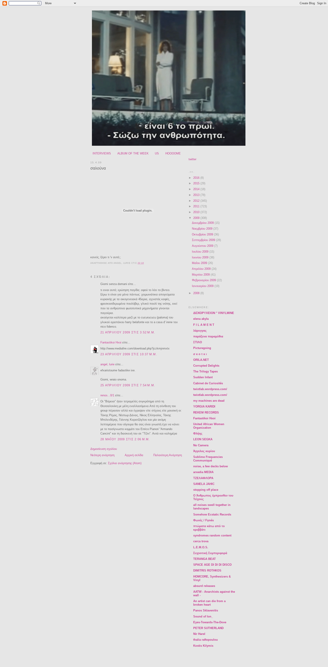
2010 (196, 212)
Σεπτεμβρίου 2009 (204, 240)
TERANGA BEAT (204, 559)
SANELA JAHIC (203, 484)
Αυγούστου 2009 (203, 245)
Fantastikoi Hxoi (110, 342)
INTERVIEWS (102, 153)
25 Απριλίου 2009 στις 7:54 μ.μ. (127, 385)
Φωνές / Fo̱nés (203, 520)
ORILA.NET (201, 360)
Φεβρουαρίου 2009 (204, 280)
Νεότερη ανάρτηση (102, 455)
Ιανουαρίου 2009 (203, 286)
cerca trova (200, 541)
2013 (196, 195)
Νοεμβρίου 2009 (202, 228)
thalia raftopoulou (205, 639)
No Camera (200, 445)
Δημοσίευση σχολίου (103, 449)
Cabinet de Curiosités (208, 383)
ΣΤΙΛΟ (197, 342)
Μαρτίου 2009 (201, 274)
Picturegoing (202, 348)
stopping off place (205, 489)
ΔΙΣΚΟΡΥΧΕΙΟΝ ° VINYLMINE (213, 313)
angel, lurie (107, 364)
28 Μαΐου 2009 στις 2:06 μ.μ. (125, 439)
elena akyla (201, 318)
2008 (196, 293)
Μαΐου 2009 (200, 263)
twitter (192, 159)
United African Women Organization (208, 425)
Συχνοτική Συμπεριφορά (210, 553)
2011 (196, 206)
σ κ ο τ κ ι (200, 354)
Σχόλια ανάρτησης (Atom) (124, 463)
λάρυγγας (200, 330)
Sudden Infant (203, 377)
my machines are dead (208, 400)
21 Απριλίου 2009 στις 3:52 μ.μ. (127, 332)
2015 (196, 183)
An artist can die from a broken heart (209, 602)
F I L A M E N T (203, 324)
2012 (196, 200)
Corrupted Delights (206, 365)
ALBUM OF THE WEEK (133, 153)
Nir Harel (199, 634)
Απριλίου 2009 (202, 268)
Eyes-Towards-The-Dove (209, 622)
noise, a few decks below (210, 466)
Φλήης (197, 433)
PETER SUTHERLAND (208, 628)
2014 (196, 189)
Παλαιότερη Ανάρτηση (167, 455)
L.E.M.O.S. (200, 547)
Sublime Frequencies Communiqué (208, 458)
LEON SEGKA (202, 439)
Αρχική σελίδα (134, 455)
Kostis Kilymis (203, 645)
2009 (196, 218)
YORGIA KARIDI (204, 406)
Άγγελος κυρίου (204, 451)
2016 (196, 177)
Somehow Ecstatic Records (212, 514)
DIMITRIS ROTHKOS (207, 570)
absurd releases (204, 586)
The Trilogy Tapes (205, 371)
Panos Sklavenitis (205, 610)
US (157, 153)
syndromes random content (212, 535)
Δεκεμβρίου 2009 (203, 222)
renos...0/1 (107, 395)
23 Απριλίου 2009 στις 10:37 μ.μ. (128, 354)
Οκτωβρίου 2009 (203, 234)
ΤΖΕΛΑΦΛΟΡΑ (203, 478)
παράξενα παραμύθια (208, 336)
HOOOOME (173, 153)
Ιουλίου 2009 (200, 251)
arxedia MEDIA (203, 472)
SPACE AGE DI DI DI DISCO (212, 564)
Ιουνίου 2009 (200, 257)
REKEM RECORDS (206, 412)
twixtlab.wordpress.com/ (210, 389)
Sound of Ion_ (203, 616)
